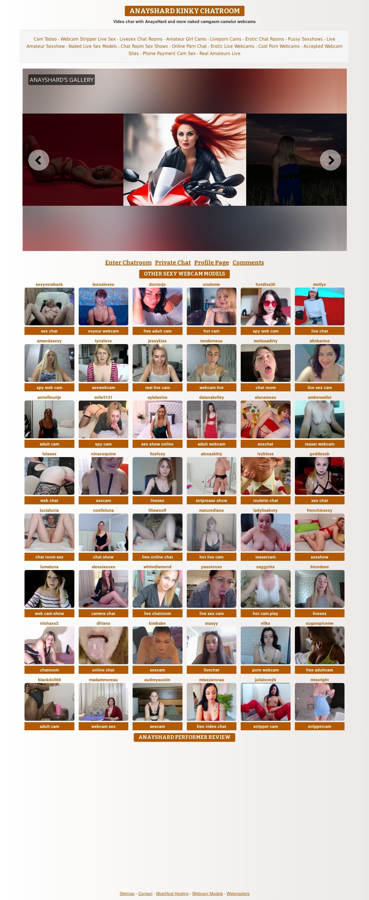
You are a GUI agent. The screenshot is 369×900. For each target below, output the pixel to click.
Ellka (265, 623)
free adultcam (319, 670)
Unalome (211, 284)
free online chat (157, 557)
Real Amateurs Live (219, 53)
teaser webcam (319, 444)
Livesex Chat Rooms (141, 39)
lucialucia (49, 510)
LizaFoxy (157, 453)
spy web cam (265, 331)
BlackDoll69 (49, 679)
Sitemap (127, 893)
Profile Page (211, 262)
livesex (157, 500)
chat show (103, 557)
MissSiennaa (211, 679)
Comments (248, 262)
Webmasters (238, 893)
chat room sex (49, 557)
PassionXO (211, 566)
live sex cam (320, 387)
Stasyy (211, 623)
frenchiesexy (319, 510)
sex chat (49, 331)
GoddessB (320, 453)
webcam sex (103, 726)
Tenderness (211, 341)
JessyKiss (157, 341)
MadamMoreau (103, 679)
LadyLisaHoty (265, 510)
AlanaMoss (265, 397)
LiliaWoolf (157, 510)
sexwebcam (103, 387)
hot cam (211, 331)
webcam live (211, 387)
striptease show (211, 500)
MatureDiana (211, 510)
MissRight (319, 679)
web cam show (49, 613)
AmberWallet (320, 397)
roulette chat (265, 500)
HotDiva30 (265, 284)
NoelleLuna (103, 510)
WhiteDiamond (158, 566)
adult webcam (211, 444)
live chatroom (157, 613)
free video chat (211, 726)
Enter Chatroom (128, 262)
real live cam (157, 387)
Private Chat (173, 262)
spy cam (103, 444)
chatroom (49, 670)
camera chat (103, 613)
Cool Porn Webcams (279, 46)
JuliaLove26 (265, 679)
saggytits (265, 566)
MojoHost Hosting (172, 893)
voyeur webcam (103, 331)
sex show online (157, 444)
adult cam (49, 444)
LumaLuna (49, 566)
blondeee (319, 566)
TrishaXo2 (49, 623)
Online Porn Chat (189, 46)
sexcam (103, 500)
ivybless (265, 453)
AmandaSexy (49, 341)
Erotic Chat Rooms (264, 39)
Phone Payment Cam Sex (169, 53)
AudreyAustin (157, 679)
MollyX (319, 284)
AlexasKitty (211, 453)
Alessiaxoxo (103, 566)
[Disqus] (184, 817)
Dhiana (103, 623)
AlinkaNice (320, 341)
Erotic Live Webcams (233, 46)
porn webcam (265, 670)
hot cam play (265, 613)
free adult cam (158, 331)
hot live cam (211, 557)
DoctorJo (157, 284)
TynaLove (103, 341)
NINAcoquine (103, 453)
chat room (266, 387)
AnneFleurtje (49, 397)
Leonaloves (103, 284)
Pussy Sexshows (305, 39)
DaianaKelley (211, 397)
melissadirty (266, 341)
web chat (49, 500)
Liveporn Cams (226, 39)
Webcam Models (207, 893)
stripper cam (265, 726)
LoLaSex (49, 453)
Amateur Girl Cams (186, 39)
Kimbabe (157, 623)
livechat (211, 670)
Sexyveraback (49, 284)
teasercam (265, 557)
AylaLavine (157, 397)
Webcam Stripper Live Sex (88, 39)
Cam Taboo (45, 39)
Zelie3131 (103, 397)
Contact (145, 893)
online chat (103, 670)
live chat (319, 331)
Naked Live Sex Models (93, 46)
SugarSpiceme (320, 623)
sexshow (319, 557)
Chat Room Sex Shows (144, 46)
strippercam (319, 726)
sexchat (265, 444)
